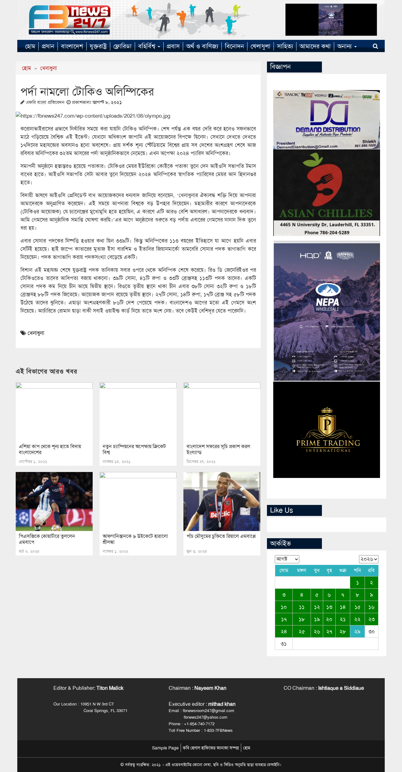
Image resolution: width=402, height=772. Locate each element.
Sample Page (165, 748)
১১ (302, 606)
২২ (357, 619)
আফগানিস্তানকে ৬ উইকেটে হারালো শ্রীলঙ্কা (135, 539)
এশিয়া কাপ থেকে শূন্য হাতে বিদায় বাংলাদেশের (50, 449)
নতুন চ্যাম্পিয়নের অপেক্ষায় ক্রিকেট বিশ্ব (134, 449)
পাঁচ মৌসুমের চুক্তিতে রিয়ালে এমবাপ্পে (221, 536)
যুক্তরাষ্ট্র (98, 46)
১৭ (284, 619)
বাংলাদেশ (72, 46)
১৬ (371, 606)
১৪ (343, 606)
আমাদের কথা (315, 46)
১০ (284, 606)
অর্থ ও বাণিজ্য (202, 46)
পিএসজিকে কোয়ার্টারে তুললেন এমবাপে (47, 539)
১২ (317, 606)
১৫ (358, 606)
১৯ (317, 619)
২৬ (317, 631)
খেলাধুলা (260, 46)
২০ (329, 619)
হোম (30, 46)
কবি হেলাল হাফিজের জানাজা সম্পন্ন (211, 748)
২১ (343, 619)
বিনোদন (234, 46)
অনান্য (345, 46)
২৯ (357, 631)
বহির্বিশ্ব (147, 46)
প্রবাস (173, 46)
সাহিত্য (285, 46)
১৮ (302, 619)
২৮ (343, 631)
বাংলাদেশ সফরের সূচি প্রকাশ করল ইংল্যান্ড (218, 449)
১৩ (329, 606)
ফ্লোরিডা (122, 46)
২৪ (284, 631)
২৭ (329, 631)
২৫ (302, 631)
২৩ (371, 619)
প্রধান (48, 46)
